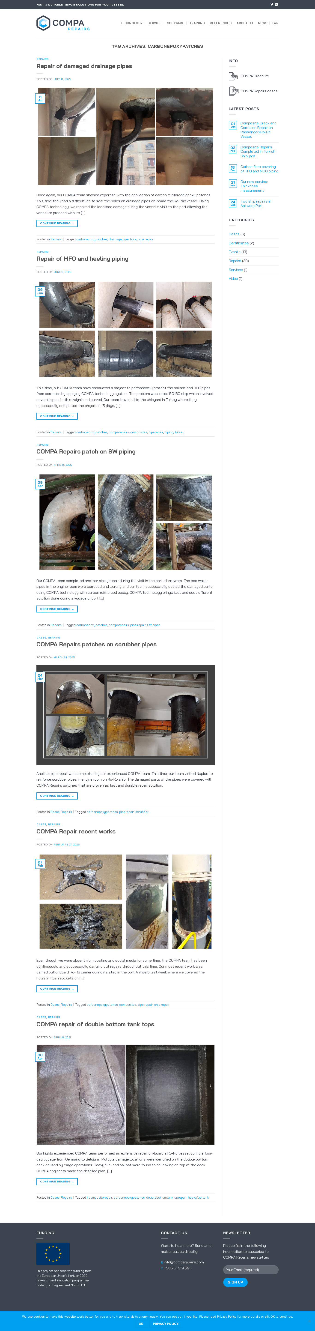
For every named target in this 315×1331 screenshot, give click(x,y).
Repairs (42, 59)
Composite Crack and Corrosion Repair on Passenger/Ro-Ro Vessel (258, 130)
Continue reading (57, 223)
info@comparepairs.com (184, 1262)
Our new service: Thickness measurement (254, 186)
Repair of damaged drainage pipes (84, 65)
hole (133, 239)
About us (245, 23)
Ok (141, 1323)
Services (236, 269)
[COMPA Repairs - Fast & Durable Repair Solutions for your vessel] (62, 23)
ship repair (161, 1004)
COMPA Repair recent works (76, 831)
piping (169, 432)
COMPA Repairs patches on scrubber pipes (96, 644)
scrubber (142, 812)
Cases (41, 637)
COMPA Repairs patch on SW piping (86, 451)
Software (175, 23)
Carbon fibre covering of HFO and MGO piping (259, 168)
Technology (131, 23)
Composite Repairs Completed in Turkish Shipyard (258, 151)
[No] (309, 1322)
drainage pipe (119, 239)
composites (138, 432)
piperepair (156, 432)
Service (155, 23)
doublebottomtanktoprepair (166, 1197)
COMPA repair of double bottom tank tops (95, 1024)
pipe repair (145, 239)
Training (197, 23)
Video (233, 278)
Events (235, 251)
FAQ (275, 23)
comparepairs (119, 432)
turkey (179, 432)
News (262, 23)
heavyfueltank (198, 1197)
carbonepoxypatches (91, 239)
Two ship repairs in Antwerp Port (256, 203)
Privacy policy (165, 1323)
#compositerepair (99, 1197)
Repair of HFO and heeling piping (82, 258)
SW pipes (153, 625)
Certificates (239, 243)
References (221, 23)
